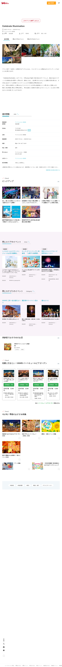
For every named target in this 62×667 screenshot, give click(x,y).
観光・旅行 (36, 485)
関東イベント (25, 665)
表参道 (12, 485)
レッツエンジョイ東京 (9, 665)
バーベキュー (41, 403)
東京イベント (39, 665)
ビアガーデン (49, 403)
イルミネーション (48, 485)
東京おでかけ (32, 665)
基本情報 (6, 114)
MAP (29, 130)
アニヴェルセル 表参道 (20, 122)
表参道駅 (20, 485)
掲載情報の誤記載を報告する (53, 170)
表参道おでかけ (46, 665)
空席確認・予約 (9, 384)
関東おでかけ (18, 665)
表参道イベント (54, 665)
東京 (28, 485)
